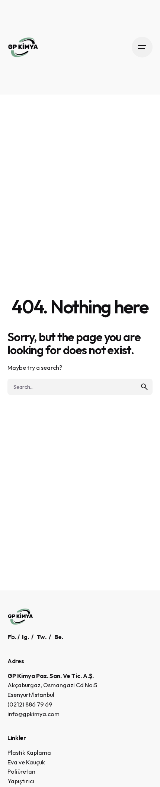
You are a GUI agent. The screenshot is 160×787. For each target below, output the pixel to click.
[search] (144, 387)
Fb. (11, 637)
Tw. (42, 637)
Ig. (25, 637)
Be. (58, 637)
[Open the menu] (142, 47)
